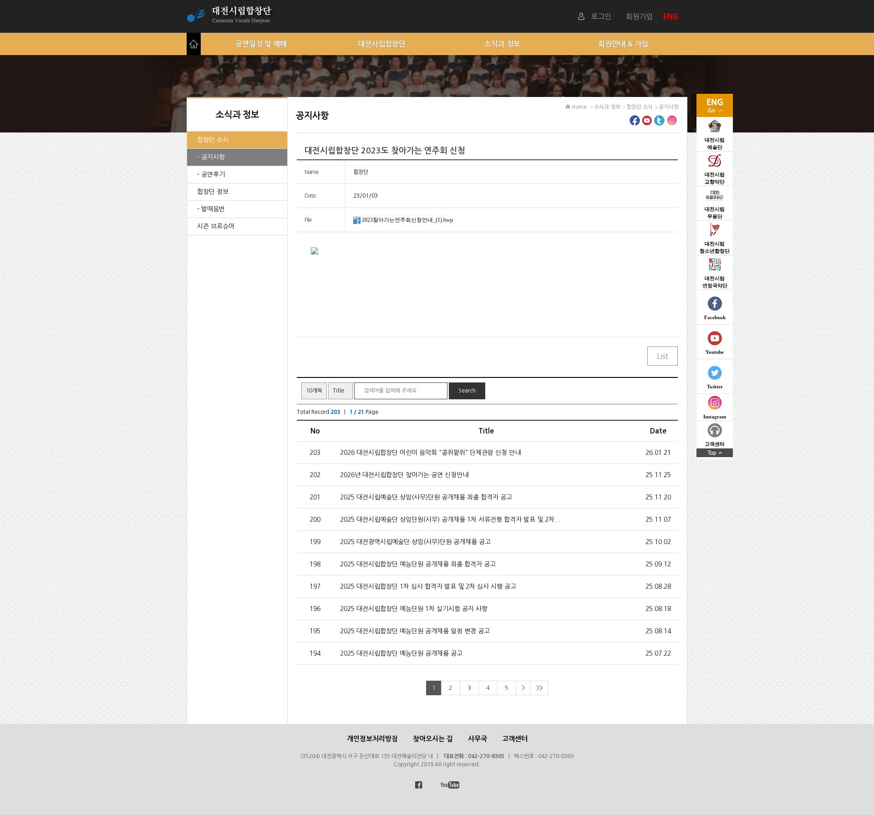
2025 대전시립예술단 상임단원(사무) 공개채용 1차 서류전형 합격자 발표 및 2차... (450, 519)
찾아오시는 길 (433, 738)
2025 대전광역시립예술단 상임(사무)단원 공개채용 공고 (415, 542)
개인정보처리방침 (372, 738)
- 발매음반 (211, 209)
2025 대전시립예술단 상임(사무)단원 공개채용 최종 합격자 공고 (426, 497)
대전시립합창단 (382, 44)
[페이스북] (635, 123)
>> (539, 688)
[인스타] (671, 123)
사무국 (477, 738)
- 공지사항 (211, 157)
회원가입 (639, 16)
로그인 (601, 16)
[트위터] (659, 123)
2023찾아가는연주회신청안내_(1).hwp (407, 220)
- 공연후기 (211, 174)
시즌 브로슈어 (215, 226)
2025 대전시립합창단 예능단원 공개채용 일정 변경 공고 (415, 631)
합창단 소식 (213, 140)
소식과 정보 (502, 44)
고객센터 (515, 738)
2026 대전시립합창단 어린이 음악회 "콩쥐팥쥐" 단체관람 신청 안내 (430, 452)
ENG (671, 16)
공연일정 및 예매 (261, 44)
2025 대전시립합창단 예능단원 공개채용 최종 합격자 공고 (418, 564)
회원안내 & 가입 (623, 44)
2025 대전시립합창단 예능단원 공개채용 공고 (401, 653)
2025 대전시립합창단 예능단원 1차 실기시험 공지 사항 (414, 609)
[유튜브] (647, 123)
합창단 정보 (213, 191)
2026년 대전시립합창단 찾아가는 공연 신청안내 (404, 475)
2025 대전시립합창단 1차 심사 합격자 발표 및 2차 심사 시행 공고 (428, 586)
